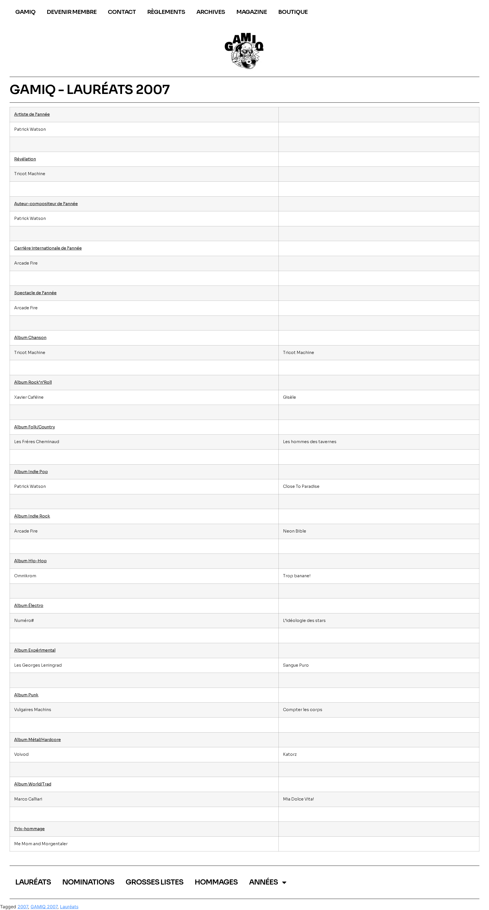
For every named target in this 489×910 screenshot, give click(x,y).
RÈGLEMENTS (166, 12)
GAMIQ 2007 (44, 906)
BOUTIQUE (293, 12)
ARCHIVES (210, 12)
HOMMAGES (216, 882)
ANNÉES (263, 882)
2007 (23, 906)
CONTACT (122, 12)
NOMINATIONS (88, 882)
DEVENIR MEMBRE (71, 12)
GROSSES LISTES (154, 882)
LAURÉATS (33, 882)
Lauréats (69, 906)
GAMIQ (25, 12)
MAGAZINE (251, 12)
